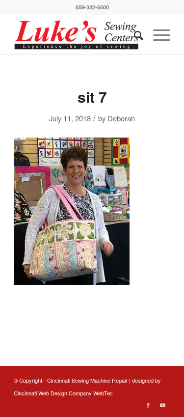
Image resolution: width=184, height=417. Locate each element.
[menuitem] (133, 35)
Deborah (121, 118)
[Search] (133, 35)
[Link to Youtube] (163, 404)
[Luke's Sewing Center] (76, 35)
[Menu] (156, 35)
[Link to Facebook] (148, 404)
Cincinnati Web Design (40, 393)
